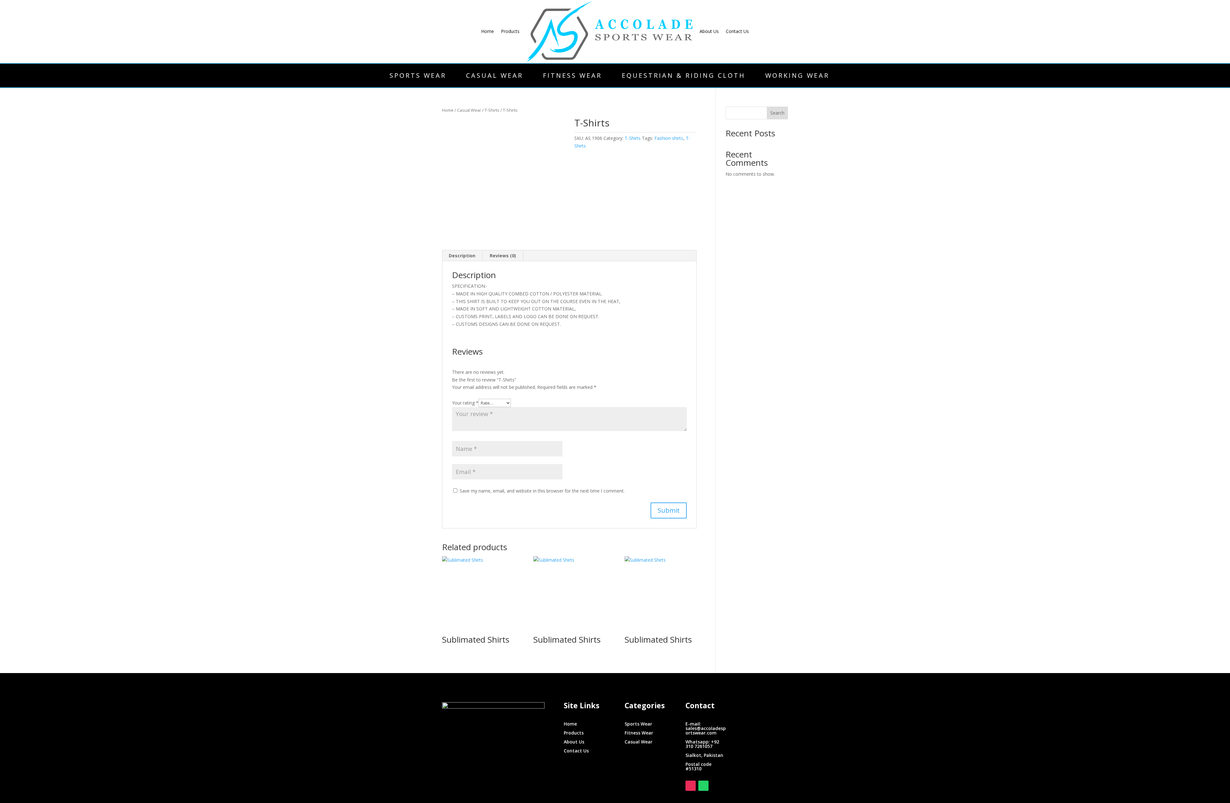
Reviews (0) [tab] (503, 256)
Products (510, 31)
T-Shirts (492, 110)
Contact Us (737, 31)
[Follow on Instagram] (690, 786)
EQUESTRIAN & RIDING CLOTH (683, 75)
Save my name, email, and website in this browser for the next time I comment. (542, 491)
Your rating (465, 403)
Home (487, 31)
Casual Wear (494, 75)
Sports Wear (418, 75)
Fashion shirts (668, 138)
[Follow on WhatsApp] (703, 786)
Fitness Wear (572, 75)
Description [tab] (462, 256)
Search (777, 113)
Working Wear (797, 75)
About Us (709, 31)
